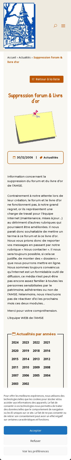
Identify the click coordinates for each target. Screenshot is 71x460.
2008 (46, 367)
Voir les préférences (35, 451)
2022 (36, 342)
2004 (46, 375)
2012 (46, 359)
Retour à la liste (48, 79)
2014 (25, 359)
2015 (15, 359)
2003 (15, 384)
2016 (46, 351)
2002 (25, 384)
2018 (36, 351)
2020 (15, 351)
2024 (15, 342)
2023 (25, 342)
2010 (25, 367)
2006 (25, 375)
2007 (15, 375)
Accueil (11, 57)
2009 (36, 367)
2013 (36, 359)
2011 (15, 367)
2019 (25, 351)
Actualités (25, 57)
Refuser (35, 441)
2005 (36, 375)
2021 (46, 342)
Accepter (35, 430)
